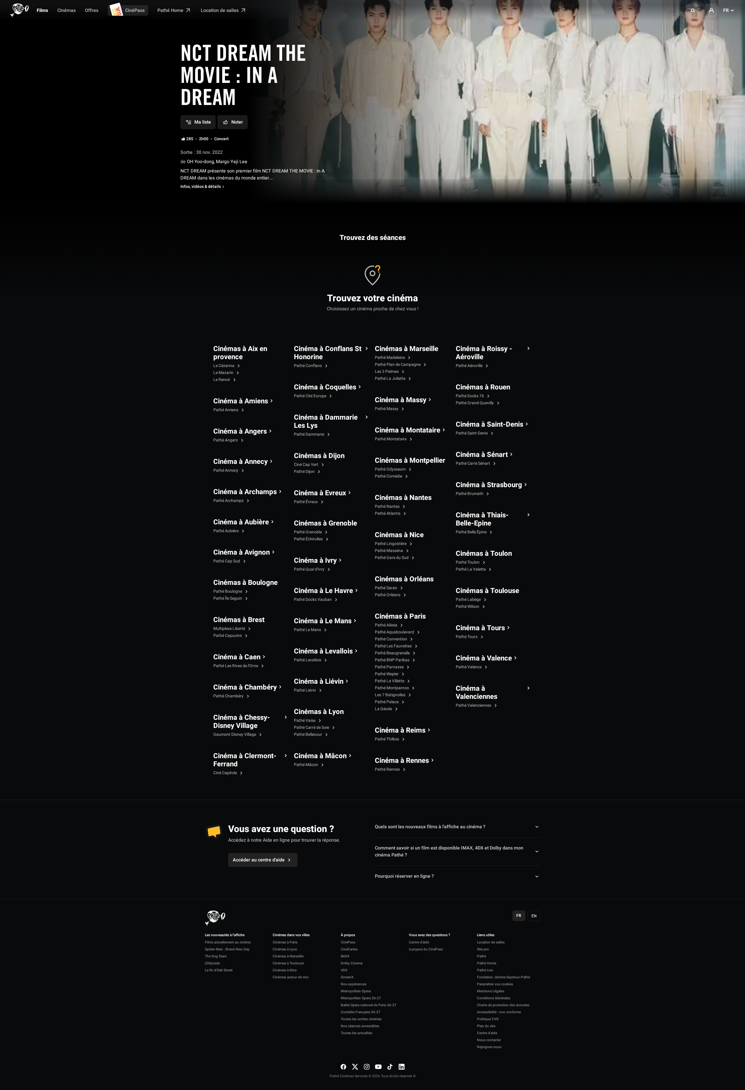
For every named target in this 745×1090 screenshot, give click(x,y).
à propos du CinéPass (426, 949)
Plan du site (486, 1026)
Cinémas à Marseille (406, 349)
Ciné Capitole (225, 773)
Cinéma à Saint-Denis (489, 425)
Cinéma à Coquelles (325, 387)
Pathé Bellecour (308, 734)
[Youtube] (378, 1066)
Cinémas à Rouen (483, 387)
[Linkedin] (401, 1066)
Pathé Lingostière (391, 544)
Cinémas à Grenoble (325, 523)
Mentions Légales (490, 991)
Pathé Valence (469, 667)
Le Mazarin (223, 373)
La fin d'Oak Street (219, 970)
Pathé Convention (391, 639)
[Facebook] (343, 1066)
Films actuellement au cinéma (228, 942)
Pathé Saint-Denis (472, 433)
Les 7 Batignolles (390, 695)
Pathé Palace (387, 702)
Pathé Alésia (386, 625)
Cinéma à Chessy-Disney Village (241, 722)
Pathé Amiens (226, 410)
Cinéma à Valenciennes (476, 693)
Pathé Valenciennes (474, 705)
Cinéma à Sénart (482, 455)
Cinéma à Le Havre (323, 591)
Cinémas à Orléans (404, 579)
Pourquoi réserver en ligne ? (404, 876)
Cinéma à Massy (400, 400)
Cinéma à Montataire (407, 430)
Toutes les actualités (356, 1033)
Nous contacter (489, 1040)
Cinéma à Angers (240, 432)
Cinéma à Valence (484, 658)
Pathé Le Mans (308, 630)
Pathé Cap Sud (227, 561)
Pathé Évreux (306, 502)
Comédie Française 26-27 (360, 1012)
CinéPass (135, 10)
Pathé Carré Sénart (473, 463)
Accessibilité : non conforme (499, 1012)
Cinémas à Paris (400, 616)
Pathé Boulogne (228, 591)
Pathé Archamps (228, 501)
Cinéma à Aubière (241, 522)
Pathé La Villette (390, 681)
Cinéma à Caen (236, 657)
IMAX (345, 956)
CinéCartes (349, 949)
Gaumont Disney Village (235, 734)
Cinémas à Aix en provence (240, 353)
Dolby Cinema (351, 963)
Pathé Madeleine (390, 358)
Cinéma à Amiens (240, 401)
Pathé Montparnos (392, 688)
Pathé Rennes (388, 769)
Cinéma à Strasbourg (489, 485)
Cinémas (66, 10)
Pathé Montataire (391, 439)
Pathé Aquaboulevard (395, 632)
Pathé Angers (226, 440)
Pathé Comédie (389, 476)
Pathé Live (485, 970)
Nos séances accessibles (360, 1026)
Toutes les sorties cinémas (361, 1019)
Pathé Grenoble (308, 532)
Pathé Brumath (470, 494)
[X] (355, 1066)
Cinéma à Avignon (241, 552)
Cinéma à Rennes (402, 761)
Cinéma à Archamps (245, 492)
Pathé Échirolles (309, 539)
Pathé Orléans (388, 595)
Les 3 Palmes (387, 371)
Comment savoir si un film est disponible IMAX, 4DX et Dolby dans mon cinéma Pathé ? (449, 852)
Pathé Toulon (468, 562)
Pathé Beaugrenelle (393, 653)
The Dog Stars (216, 956)
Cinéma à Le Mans (323, 621)
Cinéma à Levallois (323, 651)
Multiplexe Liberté (229, 629)
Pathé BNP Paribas (392, 660)
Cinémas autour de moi (290, 977)
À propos (348, 935)
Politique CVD (488, 1019)
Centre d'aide (419, 942)
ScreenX (347, 977)
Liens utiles (485, 935)
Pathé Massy (387, 409)
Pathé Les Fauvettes (394, 646)
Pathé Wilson (468, 606)
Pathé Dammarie (309, 434)
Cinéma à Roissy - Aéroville (484, 353)
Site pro (483, 949)
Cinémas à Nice (399, 535)
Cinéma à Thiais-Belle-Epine (482, 519)
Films (42, 10)
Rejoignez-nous (489, 1047)
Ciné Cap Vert (306, 465)
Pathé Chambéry (228, 696)
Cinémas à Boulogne (245, 583)
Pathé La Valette (471, 569)
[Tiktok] (389, 1066)
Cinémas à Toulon (484, 554)
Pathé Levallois (308, 660)
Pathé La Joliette (390, 378)
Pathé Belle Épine (471, 532)
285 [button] (189, 139)
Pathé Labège (469, 599)
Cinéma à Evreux (320, 493)
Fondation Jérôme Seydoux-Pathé (503, 977)
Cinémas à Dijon (319, 456)
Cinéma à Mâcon (320, 756)
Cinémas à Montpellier (410, 461)
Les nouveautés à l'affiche (224, 935)
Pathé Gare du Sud (392, 558)
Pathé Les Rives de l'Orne (236, 666)
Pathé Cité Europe (310, 396)
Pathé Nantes (387, 506)
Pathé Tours (467, 637)
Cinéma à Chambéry (245, 687)
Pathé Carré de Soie (312, 727)
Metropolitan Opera (356, 991)
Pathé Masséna (389, 551)
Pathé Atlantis (388, 513)
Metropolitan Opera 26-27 (361, 998)
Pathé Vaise (305, 720)
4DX (344, 970)
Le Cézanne (224, 366)
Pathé (481, 956)
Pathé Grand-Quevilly (475, 403)
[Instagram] (366, 1066)
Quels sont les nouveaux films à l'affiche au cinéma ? (430, 826)
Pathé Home (171, 10)
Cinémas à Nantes (403, 498)
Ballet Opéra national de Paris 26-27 (368, 1005)
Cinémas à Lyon (319, 712)
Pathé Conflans (308, 366)
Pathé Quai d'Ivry (309, 569)
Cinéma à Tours (480, 628)
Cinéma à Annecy (240, 462)
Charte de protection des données (503, 1005)
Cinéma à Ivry (315, 561)
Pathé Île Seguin (228, 598)
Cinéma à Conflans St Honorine (327, 353)
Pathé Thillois (387, 739)
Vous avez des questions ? (429, 935)
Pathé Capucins (228, 636)
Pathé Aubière (226, 531)
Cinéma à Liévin (318, 682)
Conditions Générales (493, 998)
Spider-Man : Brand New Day (227, 949)
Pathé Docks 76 (470, 396)
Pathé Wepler (387, 674)
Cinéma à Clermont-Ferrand (244, 760)
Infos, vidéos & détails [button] (200, 187)
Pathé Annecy (226, 470)
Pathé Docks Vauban (313, 599)
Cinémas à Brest (239, 620)
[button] (693, 10)
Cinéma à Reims (400, 730)
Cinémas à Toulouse (487, 591)
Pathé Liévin (305, 690)
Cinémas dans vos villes (291, 935)
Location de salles (220, 10)
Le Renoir (222, 380)
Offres (91, 10)
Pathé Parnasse (390, 667)
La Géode (384, 709)
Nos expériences (353, 984)
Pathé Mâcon (306, 765)
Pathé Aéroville (469, 366)
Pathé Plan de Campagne (398, 364)
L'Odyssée (212, 963)
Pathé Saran (386, 588)
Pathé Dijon (304, 472)
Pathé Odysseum (391, 469)
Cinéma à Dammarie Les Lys (326, 422)
